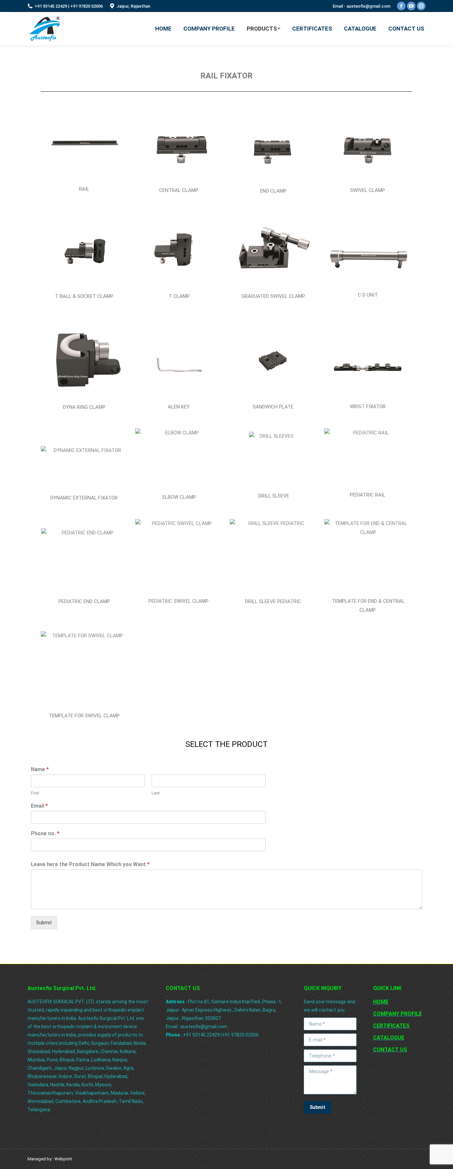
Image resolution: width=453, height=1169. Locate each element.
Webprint (63, 1158)
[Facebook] (401, 6)
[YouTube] (411, 6)
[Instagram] (421, 6)
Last (156, 792)
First (35, 792)
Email (39, 806)
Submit (44, 923)
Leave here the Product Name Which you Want (90, 864)
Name (40, 769)
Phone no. (45, 833)
